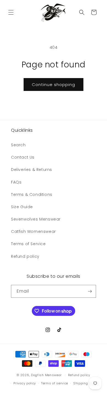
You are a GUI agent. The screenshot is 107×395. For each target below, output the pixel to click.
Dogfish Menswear (46, 375)
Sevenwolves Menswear (36, 219)
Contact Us (23, 157)
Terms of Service (28, 244)
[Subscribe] (90, 291)
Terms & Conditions (31, 194)
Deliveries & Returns (31, 169)
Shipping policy (86, 383)
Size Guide (22, 207)
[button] (11, 12)
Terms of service (54, 383)
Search (18, 145)
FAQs (16, 182)
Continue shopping (53, 84)
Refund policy (25, 256)
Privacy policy (24, 383)
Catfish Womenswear (33, 231)
